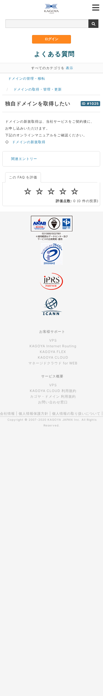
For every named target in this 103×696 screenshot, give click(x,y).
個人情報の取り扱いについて (76, 413)
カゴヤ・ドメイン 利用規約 (53, 396)
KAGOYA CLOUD (53, 357)
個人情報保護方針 (33, 413)
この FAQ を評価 (23, 177)
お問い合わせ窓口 (53, 402)
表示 (69, 68)
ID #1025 (90, 104)
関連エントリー (24, 159)
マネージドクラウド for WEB (53, 363)
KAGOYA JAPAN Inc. (63, 419)
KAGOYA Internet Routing (52, 346)
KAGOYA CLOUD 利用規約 (53, 391)
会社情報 (7, 413)
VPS (53, 340)
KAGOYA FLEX (53, 352)
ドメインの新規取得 (28, 142)
